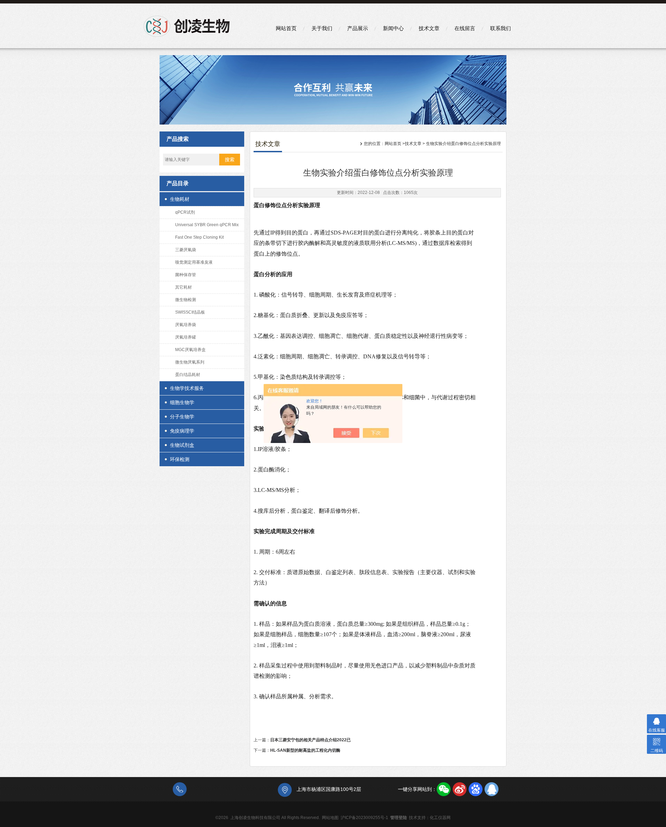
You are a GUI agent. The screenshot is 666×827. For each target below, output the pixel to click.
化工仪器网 (440, 817)
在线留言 (464, 28)
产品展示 (357, 28)
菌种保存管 (185, 274)
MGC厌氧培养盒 (190, 349)
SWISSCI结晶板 (190, 312)
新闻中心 (393, 28)
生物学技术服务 (187, 388)
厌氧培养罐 (185, 337)
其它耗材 (183, 287)
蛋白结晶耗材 (187, 374)
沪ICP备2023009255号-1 (364, 817)
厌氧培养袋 (185, 324)
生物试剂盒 (182, 445)
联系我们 (500, 28)
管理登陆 (398, 817)
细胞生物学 (182, 402)
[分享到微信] (444, 789)
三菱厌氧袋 (185, 249)
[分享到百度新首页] (476, 789)
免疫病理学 (182, 431)
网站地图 (330, 817)
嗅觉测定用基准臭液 (194, 262)
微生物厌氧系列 (189, 362)
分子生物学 (182, 416)
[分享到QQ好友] (491, 789)
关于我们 (321, 28)
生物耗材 (179, 199)
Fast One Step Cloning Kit (199, 237)
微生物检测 (185, 299)
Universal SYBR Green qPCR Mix (207, 224)
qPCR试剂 (185, 212)
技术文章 (429, 28)
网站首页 (286, 28)
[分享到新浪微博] (460, 789)
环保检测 (179, 459)
